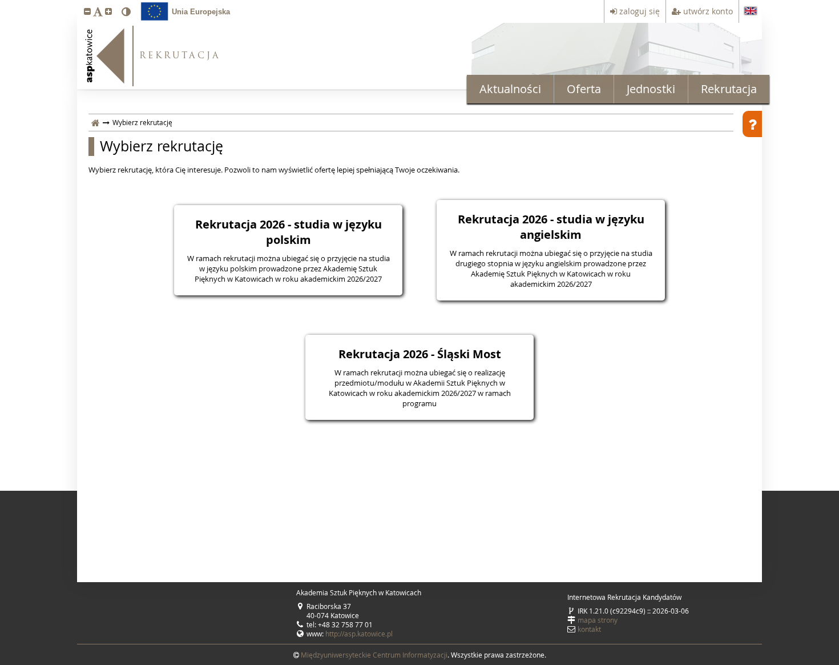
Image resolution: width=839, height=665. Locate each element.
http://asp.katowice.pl (359, 633)
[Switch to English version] (750, 11)
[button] (87, 11)
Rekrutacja (729, 89)
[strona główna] (95, 122)
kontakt (589, 629)
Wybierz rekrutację (161, 146)
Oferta (584, 89)
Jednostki (651, 89)
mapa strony (598, 619)
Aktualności (510, 89)
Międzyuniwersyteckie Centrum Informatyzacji (374, 654)
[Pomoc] (752, 124)
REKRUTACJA (180, 56)
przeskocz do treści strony (3, 3)
